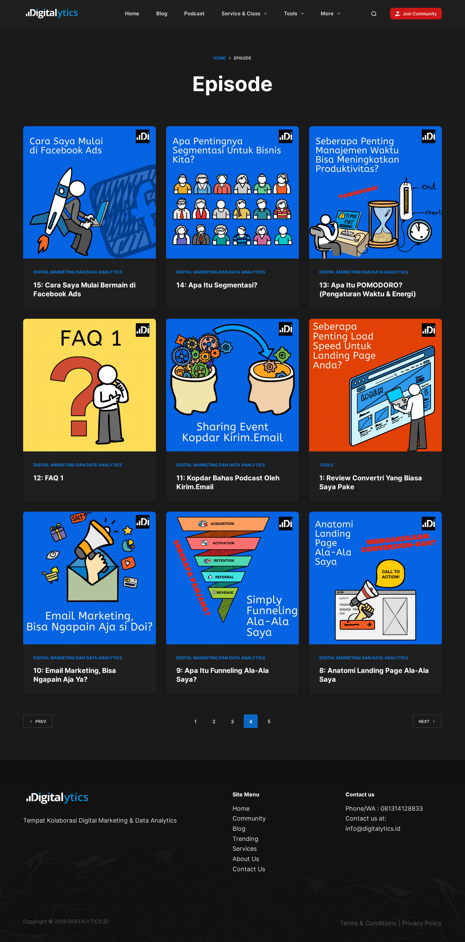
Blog (161, 13)
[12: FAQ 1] (89, 385)
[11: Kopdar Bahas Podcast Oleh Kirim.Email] (232, 385)
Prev (40, 721)
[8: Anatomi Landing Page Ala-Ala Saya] (375, 578)
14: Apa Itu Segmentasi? (216, 285)
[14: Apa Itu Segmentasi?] (232, 192)
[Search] (373, 13)
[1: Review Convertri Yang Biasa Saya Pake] (375, 385)
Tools (290, 13)
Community (249, 818)
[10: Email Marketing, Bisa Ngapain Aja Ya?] (89, 578)
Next (424, 721)
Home (132, 13)
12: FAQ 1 (48, 478)
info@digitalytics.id (373, 828)
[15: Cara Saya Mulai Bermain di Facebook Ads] (89, 192)
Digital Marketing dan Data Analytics (77, 272)
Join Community (420, 13)
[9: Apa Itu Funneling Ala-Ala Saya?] (232, 578)
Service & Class (241, 13)
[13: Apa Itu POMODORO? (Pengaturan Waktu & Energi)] (375, 192)
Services (245, 848)
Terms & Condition (367, 923)
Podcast (194, 13)
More (327, 13)
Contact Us (249, 869)
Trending (245, 838)
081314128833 (402, 808)
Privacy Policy (422, 923)
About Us (246, 858)
